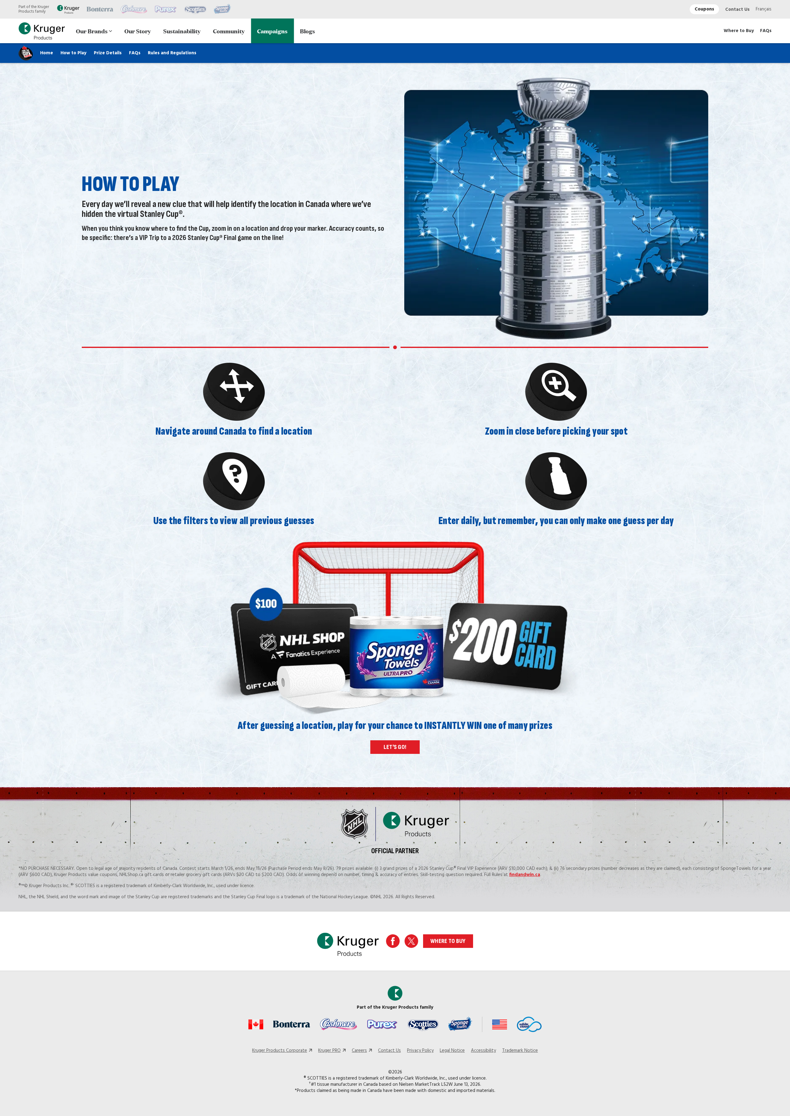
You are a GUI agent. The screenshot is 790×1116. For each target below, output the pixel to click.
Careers (359, 1050)
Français (763, 9)
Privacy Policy (420, 1050)
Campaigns (272, 30)
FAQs (765, 31)
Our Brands (92, 30)
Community (229, 30)
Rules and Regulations (172, 53)
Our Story (137, 30)
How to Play (73, 53)
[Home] (42, 31)
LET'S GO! (395, 747)
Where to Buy (739, 31)
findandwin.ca (524, 874)
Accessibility (483, 1050)
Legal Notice (452, 1050)
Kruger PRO (329, 1050)
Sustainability (182, 30)
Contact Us (737, 9)
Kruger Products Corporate (279, 1050)
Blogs (307, 30)
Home (46, 53)
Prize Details (108, 53)
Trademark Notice (520, 1050)
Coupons (704, 9)
